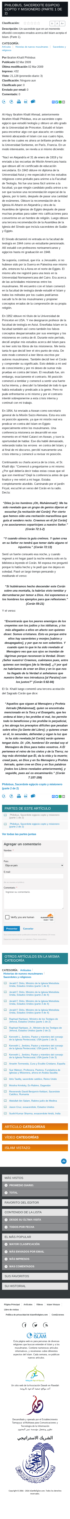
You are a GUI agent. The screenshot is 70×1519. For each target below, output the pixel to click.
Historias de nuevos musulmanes (31, 47)
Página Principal (12, 1304)
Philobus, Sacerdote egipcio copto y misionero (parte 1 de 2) (34, 816)
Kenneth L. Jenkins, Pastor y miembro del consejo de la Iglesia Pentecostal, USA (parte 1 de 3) (36, 1038)
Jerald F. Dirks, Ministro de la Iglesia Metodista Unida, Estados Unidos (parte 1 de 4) (34, 984)
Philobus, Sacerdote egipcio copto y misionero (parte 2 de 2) (32, 786)
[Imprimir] (19, 101)
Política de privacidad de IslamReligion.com (27, 1315)
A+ (62, 23)
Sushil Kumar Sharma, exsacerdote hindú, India (34, 1113)
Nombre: (9, 850)
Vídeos (39, 1304)
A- (52, 23)
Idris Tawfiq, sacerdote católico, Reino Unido (33, 1079)
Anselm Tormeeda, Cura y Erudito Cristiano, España (37, 1063)
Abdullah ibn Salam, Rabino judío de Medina (33, 1100)
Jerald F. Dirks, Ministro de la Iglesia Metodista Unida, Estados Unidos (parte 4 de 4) (34, 1011)
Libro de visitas (11, 1309)
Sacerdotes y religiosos (17, 977)
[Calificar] (4, 102)
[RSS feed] (45, 1325)
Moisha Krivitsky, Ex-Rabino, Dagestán (30, 1085)
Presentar (11, 928)
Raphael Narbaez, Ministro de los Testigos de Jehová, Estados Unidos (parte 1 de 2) (33, 1020)
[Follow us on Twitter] (35, 1325)
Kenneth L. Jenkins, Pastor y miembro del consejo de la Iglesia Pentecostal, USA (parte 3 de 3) (36, 1056)
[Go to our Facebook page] (24, 1325)
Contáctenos (58, 1315)
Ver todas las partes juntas (19, 834)
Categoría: (10, 43)
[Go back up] (64, 1161)
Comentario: (10, 887)
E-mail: (7, 872)
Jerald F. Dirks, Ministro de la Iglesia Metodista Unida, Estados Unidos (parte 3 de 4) (34, 1002)
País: (6, 861)
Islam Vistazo (53, 1304)
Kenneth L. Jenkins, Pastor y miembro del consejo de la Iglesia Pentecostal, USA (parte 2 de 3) (36, 1047)
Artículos (6, 47)
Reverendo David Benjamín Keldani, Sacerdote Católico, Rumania (34, 1093)
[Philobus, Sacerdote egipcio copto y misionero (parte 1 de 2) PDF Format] (25, 102)
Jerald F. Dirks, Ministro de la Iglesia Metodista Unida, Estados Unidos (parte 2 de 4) (34, 993)
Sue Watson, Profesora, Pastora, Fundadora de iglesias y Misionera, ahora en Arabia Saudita (34, 1071)
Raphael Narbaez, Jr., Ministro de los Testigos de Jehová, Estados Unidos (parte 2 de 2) (35, 1029)
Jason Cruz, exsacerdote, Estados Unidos (31, 1107)
